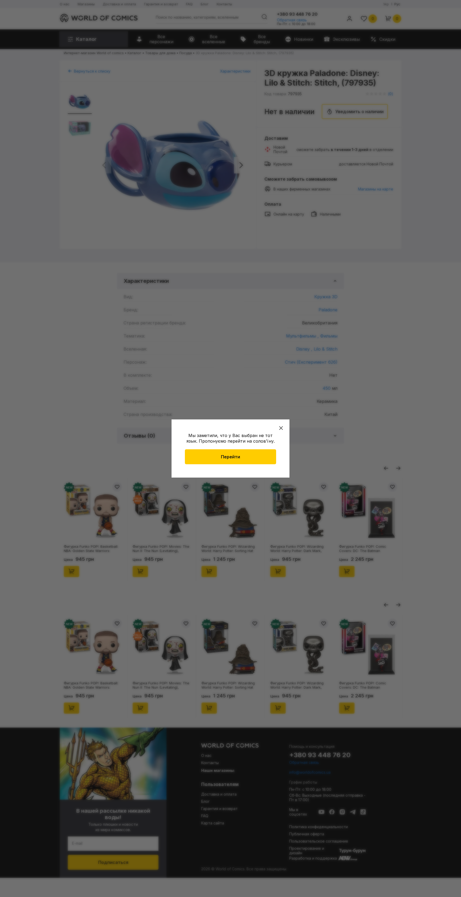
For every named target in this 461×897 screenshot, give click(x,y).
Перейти (230, 456)
